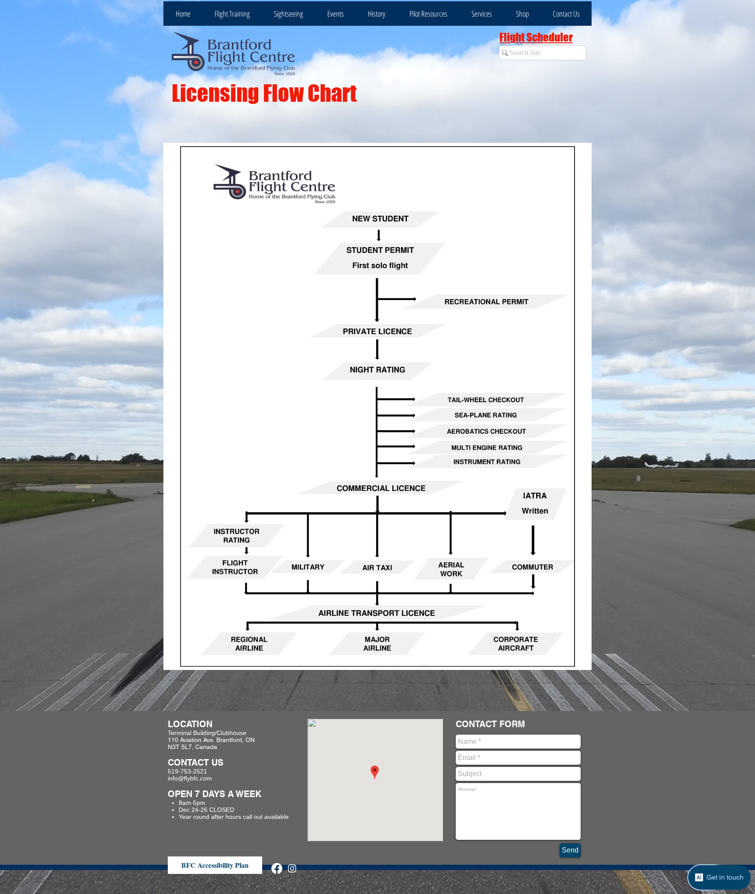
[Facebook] (276, 868)
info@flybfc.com (190, 778)
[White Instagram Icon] (292, 868)
